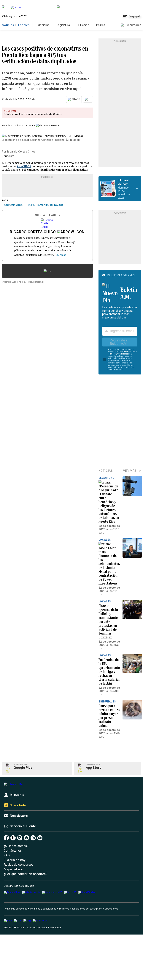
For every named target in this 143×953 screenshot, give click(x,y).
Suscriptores (133, 25)
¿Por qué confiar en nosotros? (25, 874)
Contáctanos (13, 850)
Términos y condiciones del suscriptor (80, 908)
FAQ (7, 855)
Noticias (8, 25)
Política (100, 25)
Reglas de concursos (18, 864)
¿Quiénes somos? (16, 846)
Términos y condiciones (43, 908)
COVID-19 (24, 166)
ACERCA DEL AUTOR (47, 215)
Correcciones (110, 908)
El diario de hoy (15, 860)
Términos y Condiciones (118, 354)
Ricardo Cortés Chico (33, 232)
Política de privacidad (15, 908)
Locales (24, 25)
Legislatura (63, 25)
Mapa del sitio (13, 869)
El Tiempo (83, 25)
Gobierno (44, 25)
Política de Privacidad (126, 352)
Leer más (60, 254)
